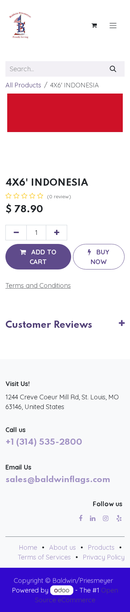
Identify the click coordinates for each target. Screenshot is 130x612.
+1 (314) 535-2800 (43, 442)
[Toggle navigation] (113, 25)
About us (62, 547)
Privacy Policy (104, 557)
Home (28, 547)
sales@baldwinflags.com (57, 480)
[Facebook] (80, 518)
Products (101, 547)
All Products (23, 85)
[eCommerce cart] (93, 25)
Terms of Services (44, 557)
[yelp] (119, 518)
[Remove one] (16, 232)
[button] (38, 256)
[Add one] (56, 232)
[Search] (113, 69)
